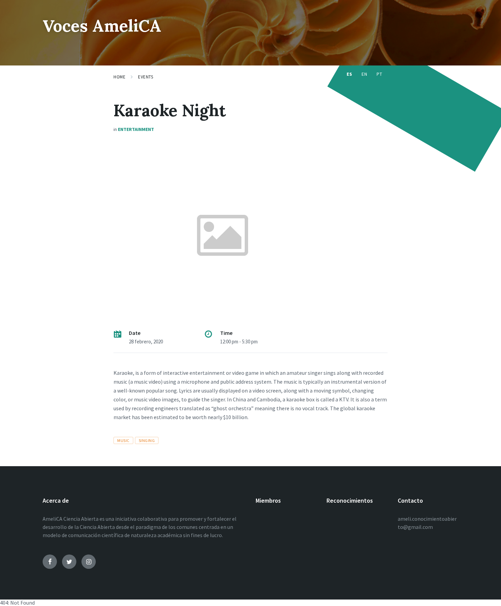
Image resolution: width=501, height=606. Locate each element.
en (364, 74)
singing (147, 440)
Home (119, 77)
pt (379, 74)
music (123, 440)
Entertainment (136, 129)
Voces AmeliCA (102, 25)
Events (145, 77)
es (349, 74)
